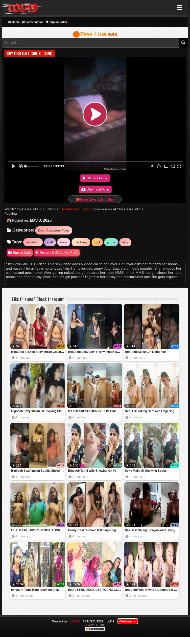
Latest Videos (34, 22)
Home (15, 22)
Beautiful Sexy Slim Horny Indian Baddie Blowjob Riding (95, 352)
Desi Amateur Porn (76, 209)
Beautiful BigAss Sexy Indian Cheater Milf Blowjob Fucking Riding (38, 352)
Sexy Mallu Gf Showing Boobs (146, 470)
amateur (33, 242)
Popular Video (57, 22)
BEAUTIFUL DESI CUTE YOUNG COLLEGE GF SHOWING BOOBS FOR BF (95, 590)
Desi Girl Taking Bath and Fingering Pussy (152, 411)
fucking (80, 242)
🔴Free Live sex (95, 34)
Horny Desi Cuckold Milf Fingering (92, 530)
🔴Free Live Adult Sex (95, 199)
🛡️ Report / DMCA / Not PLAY (56, 253)
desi (63, 242)
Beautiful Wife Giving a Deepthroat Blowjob (152, 590)
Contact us (59, 621)
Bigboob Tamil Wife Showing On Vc (92, 470)
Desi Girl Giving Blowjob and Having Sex (152, 530)
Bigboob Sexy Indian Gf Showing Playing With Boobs (38, 411)
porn (111, 242)
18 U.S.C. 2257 (93, 621)
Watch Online (96, 178)
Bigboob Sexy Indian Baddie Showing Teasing (38, 470)
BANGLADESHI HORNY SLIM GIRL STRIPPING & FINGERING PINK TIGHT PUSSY (95, 411)
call (50, 242)
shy (125, 242)
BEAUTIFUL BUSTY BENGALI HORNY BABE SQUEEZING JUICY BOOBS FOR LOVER (38, 530)
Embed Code (21, 253)
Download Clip (97, 189)
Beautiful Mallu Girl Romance (145, 352)
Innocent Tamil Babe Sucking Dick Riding (38, 590)
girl (97, 242)
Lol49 (22, 7)
